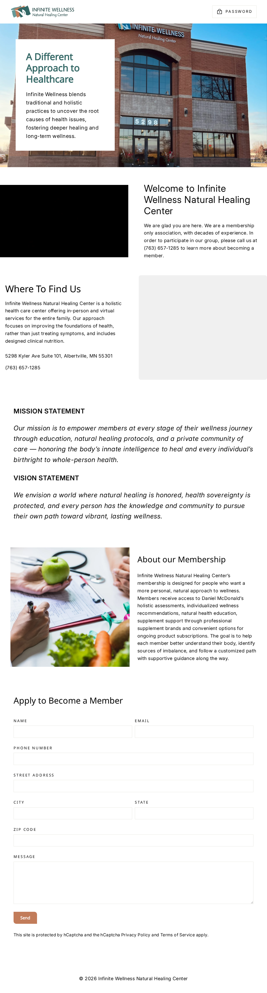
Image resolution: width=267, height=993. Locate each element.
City (19, 802)
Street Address (34, 775)
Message (24, 856)
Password (239, 11)
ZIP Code (25, 829)
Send (25, 918)
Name (20, 721)
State (142, 802)
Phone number (33, 748)
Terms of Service (177, 934)
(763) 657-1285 (22, 367)
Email (142, 721)
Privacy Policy (135, 934)
